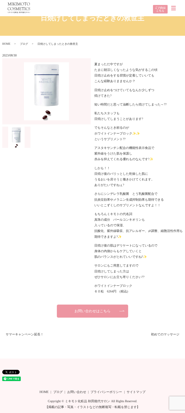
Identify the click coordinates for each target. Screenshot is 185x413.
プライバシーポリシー (106, 392)
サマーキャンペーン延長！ (25, 334)
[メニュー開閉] (173, 8)
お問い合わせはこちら (92, 311)
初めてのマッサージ (165, 334)
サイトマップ (136, 392)
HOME (6, 43)
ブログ (24, 43)
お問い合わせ (76, 392)
